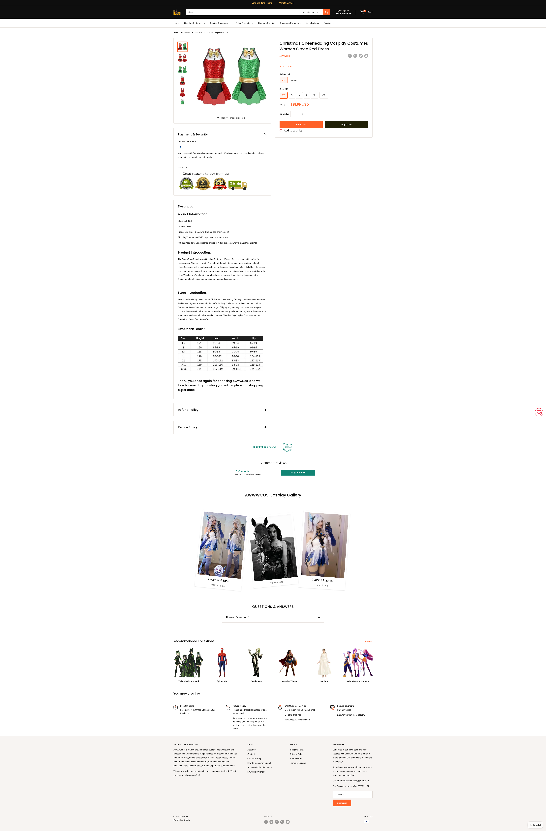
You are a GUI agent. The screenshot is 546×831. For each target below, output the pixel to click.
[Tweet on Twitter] (361, 56)
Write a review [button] (297, 472)
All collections (312, 23)
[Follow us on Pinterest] (282, 822)
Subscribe (342, 803)
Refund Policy (296, 758)
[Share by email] (366, 56)
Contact (251, 754)
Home (176, 23)
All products (186, 32)
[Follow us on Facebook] (266, 822)
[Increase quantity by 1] (311, 114)
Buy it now (346, 124)
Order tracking (254, 758)
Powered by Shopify (181, 820)
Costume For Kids (266, 23)
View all (369, 641)
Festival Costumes (219, 23)
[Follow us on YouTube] (288, 822)
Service (327, 23)
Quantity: (284, 114)
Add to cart (301, 124)
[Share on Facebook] (350, 56)
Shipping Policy (297, 749)
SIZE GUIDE (286, 66)
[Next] (372, 662)
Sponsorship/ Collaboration (259, 767)
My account (342, 13)
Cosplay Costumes (193, 23)
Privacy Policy (296, 754)
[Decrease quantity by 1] (294, 114)
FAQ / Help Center (255, 772)
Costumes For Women (290, 23)
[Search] (326, 12)
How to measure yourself (259, 763)
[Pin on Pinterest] (355, 56)
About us (251, 749)
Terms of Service (298, 763)
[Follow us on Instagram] (277, 822)
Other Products (243, 23)
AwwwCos (285, 56)
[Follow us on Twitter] (271, 822)
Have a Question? (237, 617)
